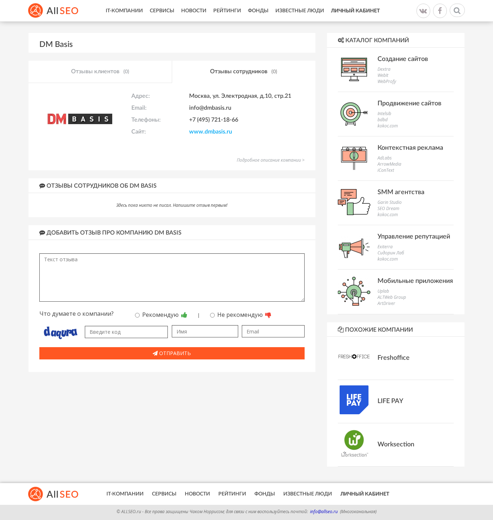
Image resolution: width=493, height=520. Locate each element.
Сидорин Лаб (391, 253)
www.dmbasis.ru (210, 132)
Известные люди (299, 10)
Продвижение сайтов (409, 103)
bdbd (383, 120)
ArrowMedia (389, 164)
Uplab (383, 291)
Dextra (384, 69)
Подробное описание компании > (271, 160)
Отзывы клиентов (100, 71)
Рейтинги (227, 10)
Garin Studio (390, 202)
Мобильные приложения (415, 281)
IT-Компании (124, 10)
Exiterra (385, 247)
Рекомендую (161, 315)
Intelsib (384, 113)
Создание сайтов (403, 59)
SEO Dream (388, 208)
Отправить (174, 353)
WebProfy (387, 81)
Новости (193, 10)
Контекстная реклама (410, 148)
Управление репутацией (414, 236)
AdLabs (385, 158)
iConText (386, 170)
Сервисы (162, 10)
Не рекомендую (240, 315)
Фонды (258, 10)
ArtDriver (386, 303)
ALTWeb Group (392, 297)
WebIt (383, 75)
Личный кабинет (355, 10)
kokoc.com (388, 126)
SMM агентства (401, 192)
